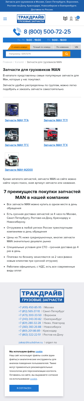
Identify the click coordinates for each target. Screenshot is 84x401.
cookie (39, 351)
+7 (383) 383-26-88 (30, 327)
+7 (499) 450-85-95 (30, 307)
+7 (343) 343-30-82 (30, 319)
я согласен (24, 388)
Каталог (19, 62)
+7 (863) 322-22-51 (30, 334)
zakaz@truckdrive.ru (31, 342)
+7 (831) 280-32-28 (30, 323)
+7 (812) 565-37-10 (30, 311)
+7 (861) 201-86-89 (30, 330)
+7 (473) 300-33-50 (30, 315)
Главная (7, 62)
